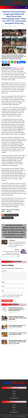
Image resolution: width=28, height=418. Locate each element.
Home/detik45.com (14, 398)
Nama (3, 282)
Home (14, 395)
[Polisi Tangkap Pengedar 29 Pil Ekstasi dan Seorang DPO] (4, 328)
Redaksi (14, 393)
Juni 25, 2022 (5, 26)
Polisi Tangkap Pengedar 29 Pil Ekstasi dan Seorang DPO (17, 326)
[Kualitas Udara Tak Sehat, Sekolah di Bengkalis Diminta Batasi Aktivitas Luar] (4, 310)
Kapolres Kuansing (7, 217)
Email (2, 286)
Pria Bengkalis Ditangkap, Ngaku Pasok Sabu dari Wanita (17, 333)
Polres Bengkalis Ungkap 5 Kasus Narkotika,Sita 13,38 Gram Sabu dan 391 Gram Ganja (17, 342)
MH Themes (22, 416)
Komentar (3, 271)
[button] (26, 7)
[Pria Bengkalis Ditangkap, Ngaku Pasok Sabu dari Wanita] (4, 336)
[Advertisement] (14, 362)
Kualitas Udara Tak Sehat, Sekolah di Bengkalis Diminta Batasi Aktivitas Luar (16, 309)
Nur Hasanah (13, 26)
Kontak (14, 391)
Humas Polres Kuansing (11, 215)
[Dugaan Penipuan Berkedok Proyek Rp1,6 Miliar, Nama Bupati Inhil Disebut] (4, 319)
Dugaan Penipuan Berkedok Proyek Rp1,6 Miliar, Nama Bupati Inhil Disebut (17, 318)
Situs (2, 290)
